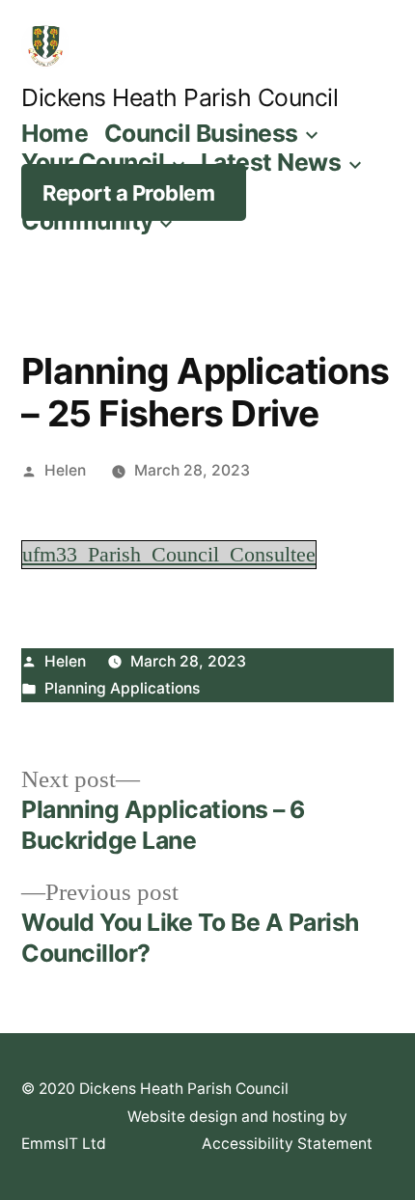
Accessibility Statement (287, 1143)
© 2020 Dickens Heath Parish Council (155, 1088)
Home (54, 133)
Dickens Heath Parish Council (179, 97)
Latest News (271, 162)
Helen (65, 470)
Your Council (92, 162)
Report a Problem (128, 192)
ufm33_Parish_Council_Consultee (169, 554)
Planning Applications (122, 688)
